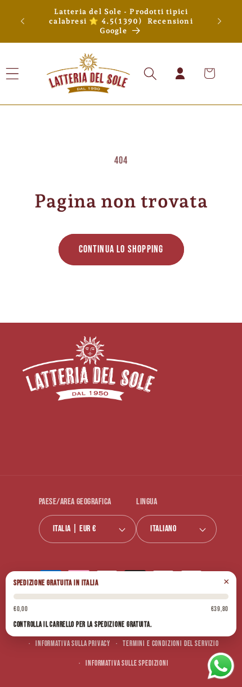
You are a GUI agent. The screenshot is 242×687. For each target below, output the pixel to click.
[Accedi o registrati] (180, 73)
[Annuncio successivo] (219, 21)
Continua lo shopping (121, 249)
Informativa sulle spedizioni (127, 663)
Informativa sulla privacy (72, 643)
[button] (27, 73)
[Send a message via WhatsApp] (220, 665)
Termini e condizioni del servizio (171, 643)
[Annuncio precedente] (22, 21)
